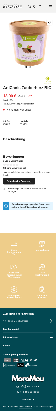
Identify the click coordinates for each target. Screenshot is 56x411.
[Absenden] (50, 321)
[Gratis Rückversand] (42, 269)
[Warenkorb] (45, 6)
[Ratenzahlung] (42, 246)
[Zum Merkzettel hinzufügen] (49, 22)
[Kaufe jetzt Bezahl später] (14, 292)
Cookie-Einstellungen (44, 407)
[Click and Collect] (42, 292)
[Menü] (50, 6)
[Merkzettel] (34, 6)
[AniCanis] (47, 79)
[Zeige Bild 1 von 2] (26, 67)
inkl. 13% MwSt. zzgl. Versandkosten (18, 104)
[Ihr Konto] (40, 6)
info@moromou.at (30, 386)
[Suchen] (29, 6)
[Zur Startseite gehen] (13, 6)
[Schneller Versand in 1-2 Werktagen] (14, 270)
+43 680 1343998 (29, 391)
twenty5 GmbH (25, 407)
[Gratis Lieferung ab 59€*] (14, 247)
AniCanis (24, 124)
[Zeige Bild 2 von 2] (30, 67)
